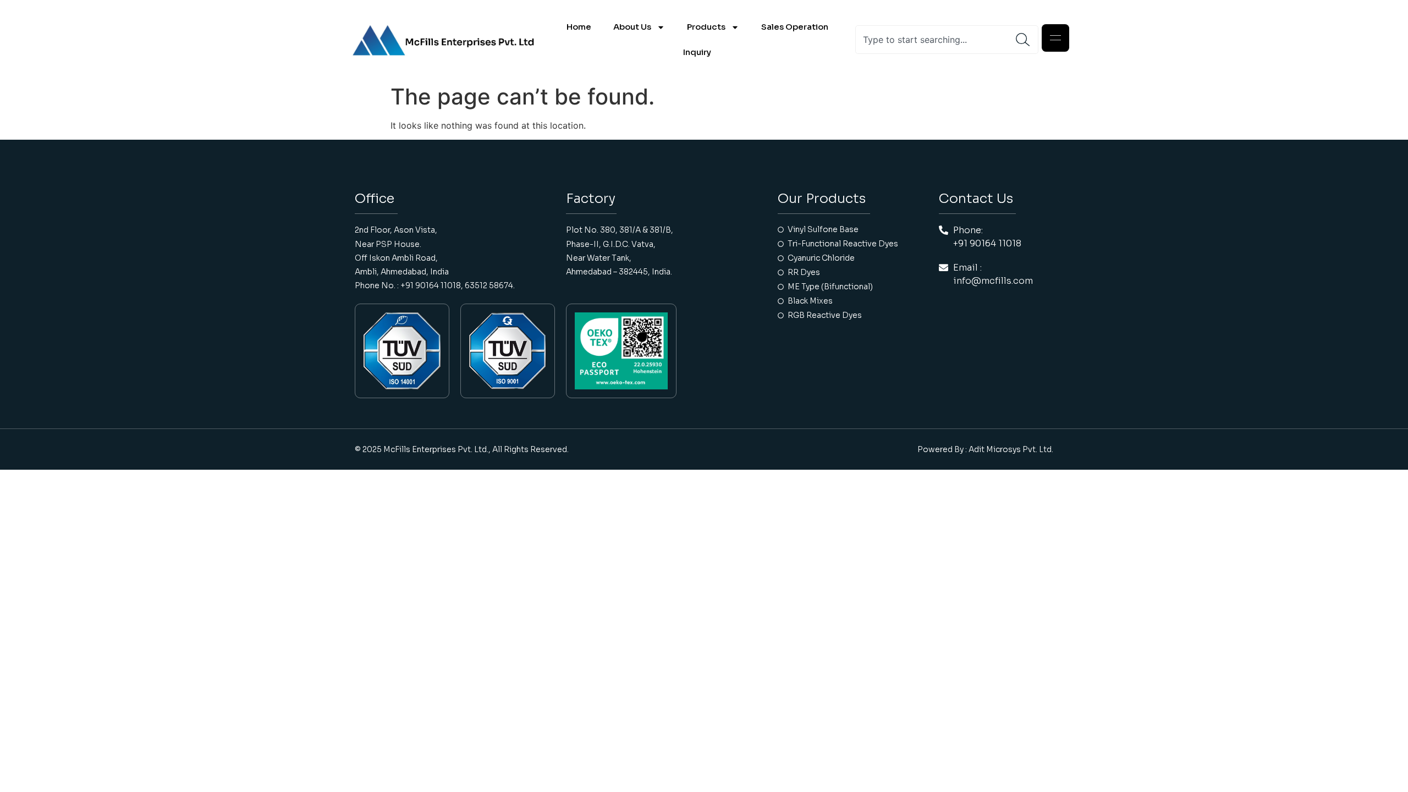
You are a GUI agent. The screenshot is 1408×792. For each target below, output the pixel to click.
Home (578, 26)
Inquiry (697, 52)
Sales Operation (794, 26)
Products (706, 26)
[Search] (1027, 39)
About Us (632, 26)
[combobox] (935, 39)
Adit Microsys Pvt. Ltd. (1011, 449)
